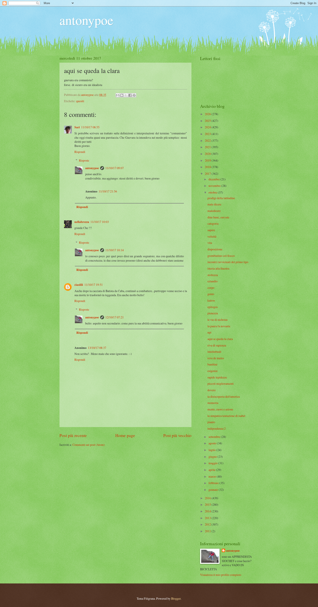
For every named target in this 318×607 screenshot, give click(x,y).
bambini (212, 364)
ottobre (213, 192)
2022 (208, 140)
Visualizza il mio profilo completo (220, 575)
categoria (212, 223)
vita (209, 243)
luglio (212, 450)
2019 (208, 160)
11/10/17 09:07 (114, 168)
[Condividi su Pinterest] (134, 95)
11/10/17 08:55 (90, 127)
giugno (213, 456)
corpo (210, 288)
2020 (208, 154)
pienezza (212, 313)
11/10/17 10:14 (114, 250)
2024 (208, 127)
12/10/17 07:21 (114, 317)
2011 (208, 531)
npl (209, 332)
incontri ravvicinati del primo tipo (227, 262)
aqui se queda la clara (220, 339)
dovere (211, 390)
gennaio (214, 490)
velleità (211, 236)
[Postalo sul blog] (122, 95)
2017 (208, 174)
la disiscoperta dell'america (223, 396)
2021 (208, 147)
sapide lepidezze (217, 377)
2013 (208, 518)
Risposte (84, 160)
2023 (208, 134)
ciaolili (78, 285)
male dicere (214, 204)
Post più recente (73, 435)
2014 (208, 511)
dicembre (214, 179)
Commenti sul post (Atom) (88, 445)
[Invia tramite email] (118, 95)
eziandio (212, 281)
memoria (212, 403)
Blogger (176, 598)
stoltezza (212, 275)
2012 (208, 524)
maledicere (214, 211)
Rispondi (79, 152)
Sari (77, 127)
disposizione (214, 249)
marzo (213, 476)
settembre (215, 437)
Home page (125, 435)
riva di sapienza (216, 345)
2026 (208, 114)
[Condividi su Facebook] (130, 95)
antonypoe (86, 20)
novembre (215, 186)
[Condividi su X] (126, 95)
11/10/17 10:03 (99, 222)
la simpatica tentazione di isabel (226, 416)
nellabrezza (81, 222)
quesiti (80, 101)
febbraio (214, 483)
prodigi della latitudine (221, 198)
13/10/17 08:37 (97, 348)
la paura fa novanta (218, 326)
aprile (212, 470)
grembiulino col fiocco (221, 256)
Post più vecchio (177, 435)
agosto (213, 443)
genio (210, 294)
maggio (213, 463)
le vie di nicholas (217, 320)
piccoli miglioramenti (220, 383)
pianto (211, 422)
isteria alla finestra (218, 268)
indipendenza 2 (216, 428)
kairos (211, 300)
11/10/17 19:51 (93, 285)
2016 (208, 498)
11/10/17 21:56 (108, 191)
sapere (211, 230)
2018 (208, 167)
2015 (208, 504)
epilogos (212, 307)
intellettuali (214, 352)
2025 (208, 121)
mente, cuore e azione (220, 409)
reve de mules (215, 358)
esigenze (212, 371)
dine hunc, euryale (218, 217)
